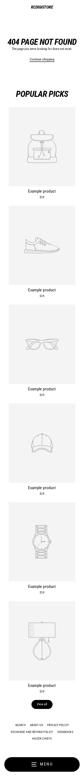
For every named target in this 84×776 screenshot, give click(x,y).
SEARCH (20, 725)
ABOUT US (36, 725)
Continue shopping (42, 59)
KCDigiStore (42, 7)
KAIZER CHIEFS (42, 738)
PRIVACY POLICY (58, 725)
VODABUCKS (65, 732)
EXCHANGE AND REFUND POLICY (32, 732)
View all (42, 704)
